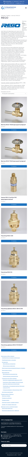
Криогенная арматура (7, 408)
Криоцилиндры (5, 372)
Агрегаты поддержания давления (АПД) (12, 380)
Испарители (5, 362)
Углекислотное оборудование (9, 378)
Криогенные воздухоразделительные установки (13, 368)
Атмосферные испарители (9, 363)
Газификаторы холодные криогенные (11, 357)
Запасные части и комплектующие (9, 406)
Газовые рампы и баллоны (7, 394)
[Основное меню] (26, 8)
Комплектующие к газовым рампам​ (10, 402)
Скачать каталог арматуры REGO (10, 82)
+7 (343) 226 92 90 (9, 3)
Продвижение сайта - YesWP (14, 454)
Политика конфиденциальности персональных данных (12, 427)
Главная (3, 15)
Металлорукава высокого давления (10, 410)
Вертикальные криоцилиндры (10, 374)
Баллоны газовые (6, 396)
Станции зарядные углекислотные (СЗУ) (12, 390)
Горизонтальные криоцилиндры (10, 376)
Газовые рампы (5, 400)
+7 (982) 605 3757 (17, 435)
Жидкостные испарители (9, 366)
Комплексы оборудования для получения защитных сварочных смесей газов (13, 383)
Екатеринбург (8, 1)
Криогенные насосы (7, 370)
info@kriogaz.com (20, 3)
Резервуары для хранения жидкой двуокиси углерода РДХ (13, 387)
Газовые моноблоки (7, 398)
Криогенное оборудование (7, 356)
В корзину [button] (14, 129)
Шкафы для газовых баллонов (9, 404)
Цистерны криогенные (7, 392)
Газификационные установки (9, 360)
